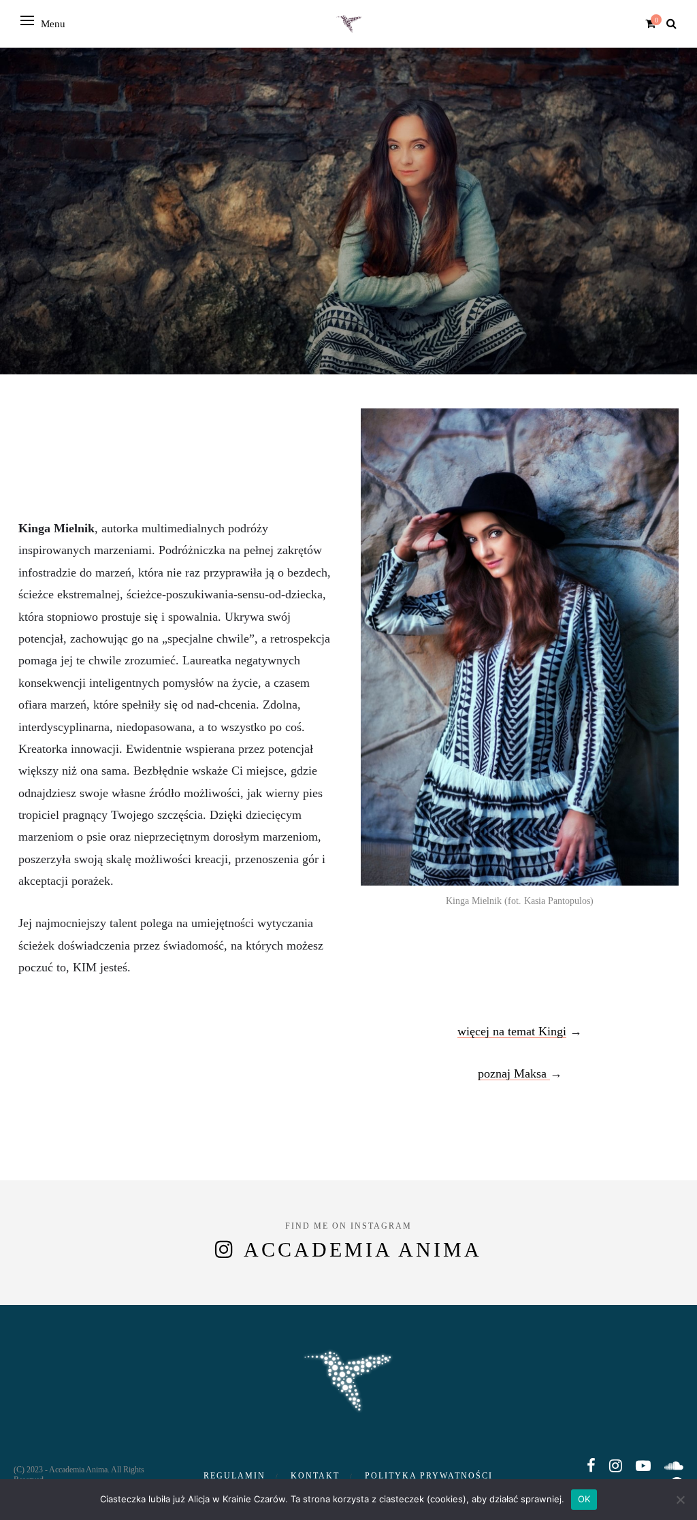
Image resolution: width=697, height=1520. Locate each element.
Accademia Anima (363, 1249)
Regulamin (234, 1476)
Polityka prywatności (429, 1476)
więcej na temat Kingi (511, 1031)
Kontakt (315, 1476)
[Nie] (680, 1499)
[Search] (671, 23)
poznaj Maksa (514, 1073)
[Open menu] (27, 20)
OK (584, 1498)
